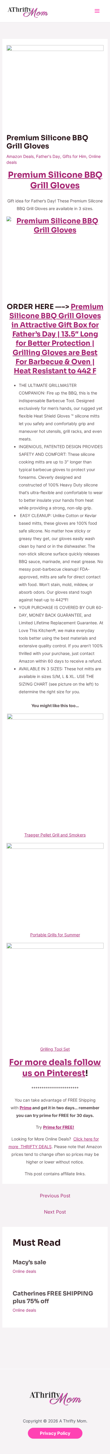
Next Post (55, 1212)
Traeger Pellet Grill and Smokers (55, 834)
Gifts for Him (74, 156)
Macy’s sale (29, 1262)
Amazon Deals (20, 156)
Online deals (24, 1271)
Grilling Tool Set (55, 1049)
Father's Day (48, 156)
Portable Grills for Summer (55, 934)
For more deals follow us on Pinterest (55, 1067)
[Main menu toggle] (97, 11)
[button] (55, 1433)
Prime (25, 1107)
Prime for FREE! (58, 1127)
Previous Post (55, 1196)
